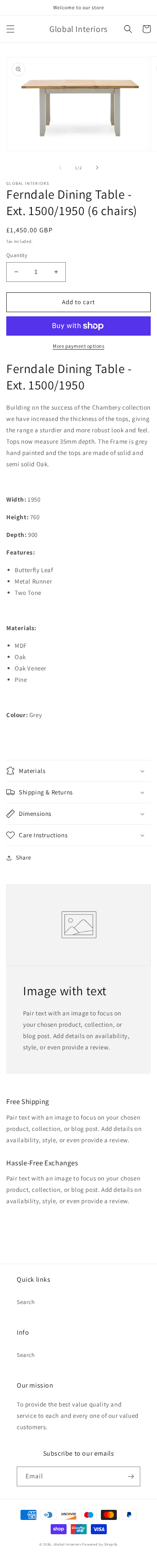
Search (26, 1302)
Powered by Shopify (100, 1544)
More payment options (78, 346)
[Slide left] (60, 167)
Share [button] (23, 857)
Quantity (16, 255)
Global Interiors (67, 1544)
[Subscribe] (130, 1476)
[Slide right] (97, 167)
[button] (10, 29)
